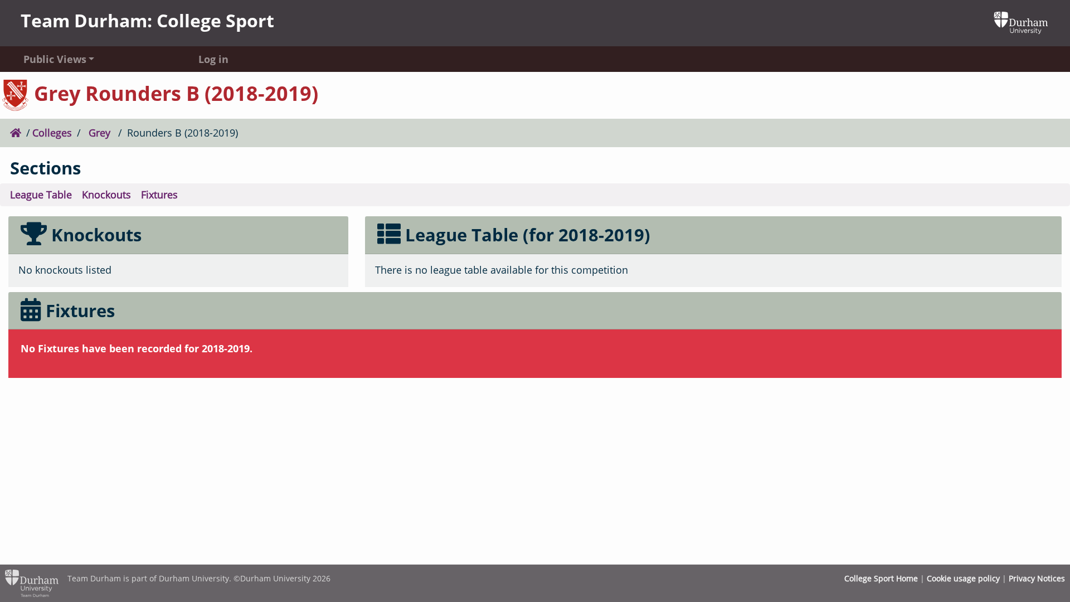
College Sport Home (881, 578)
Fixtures (159, 194)
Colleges (52, 132)
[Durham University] (1021, 21)
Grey (99, 132)
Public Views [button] (54, 59)
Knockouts (106, 194)
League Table (41, 194)
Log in (213, 59)
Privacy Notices (1037, 578)
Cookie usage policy (963, 578)
